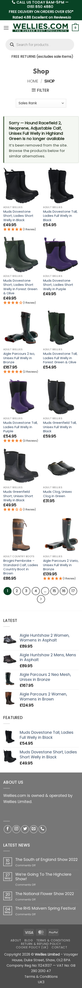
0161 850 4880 (40, 6)
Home (32, 81)
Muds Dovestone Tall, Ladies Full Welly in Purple (20, 427)
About (15, 940)
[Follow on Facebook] (8, 829)
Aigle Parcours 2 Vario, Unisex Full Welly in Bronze (61, 565)
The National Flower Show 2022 (44, 894)
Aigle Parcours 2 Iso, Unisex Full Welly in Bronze (19, 358)
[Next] (41, 599)
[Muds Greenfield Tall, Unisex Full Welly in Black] (61, 396)
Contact (59, 947)
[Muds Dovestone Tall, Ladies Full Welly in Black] (61, 185)
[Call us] (42, 829)
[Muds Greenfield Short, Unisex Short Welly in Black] (21, 465)
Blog (28, 940)
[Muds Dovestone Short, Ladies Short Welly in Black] (21, 185)
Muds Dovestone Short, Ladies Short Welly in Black (18, 215)
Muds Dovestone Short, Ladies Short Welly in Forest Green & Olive (20, 286)
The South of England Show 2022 (46, 859)
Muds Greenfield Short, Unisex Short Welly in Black (18, 496)
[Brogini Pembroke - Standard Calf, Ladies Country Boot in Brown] (21, 534)
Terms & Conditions (53, 940)
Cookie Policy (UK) (32, 947)
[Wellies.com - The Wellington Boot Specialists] (40, 28)
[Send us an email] (34, 829)
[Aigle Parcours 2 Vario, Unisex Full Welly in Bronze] (61, 534)
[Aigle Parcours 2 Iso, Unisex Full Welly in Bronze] (21, 327)
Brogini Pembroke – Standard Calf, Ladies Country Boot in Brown (20, 567)
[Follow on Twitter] (25, 829)
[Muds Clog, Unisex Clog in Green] (61, 465)
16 (63, 590)
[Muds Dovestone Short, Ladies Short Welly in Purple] (61, 254)
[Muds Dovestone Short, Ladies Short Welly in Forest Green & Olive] (21, 254)
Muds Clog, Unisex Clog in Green (57, 494)
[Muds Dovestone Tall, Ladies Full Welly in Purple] (21, 396)
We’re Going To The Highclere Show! (43, 876)
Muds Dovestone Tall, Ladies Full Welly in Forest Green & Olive (60, 358)
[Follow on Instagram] (16, 829)
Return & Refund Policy (41, 944)
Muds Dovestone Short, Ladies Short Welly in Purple (58, 284)
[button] (6, 28)
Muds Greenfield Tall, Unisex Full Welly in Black (60, 427)
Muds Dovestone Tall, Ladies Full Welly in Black (60, 215)
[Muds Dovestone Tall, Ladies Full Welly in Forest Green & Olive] (61, 327)
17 (73, 590)
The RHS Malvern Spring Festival (45, 908)
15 (54, 590)
